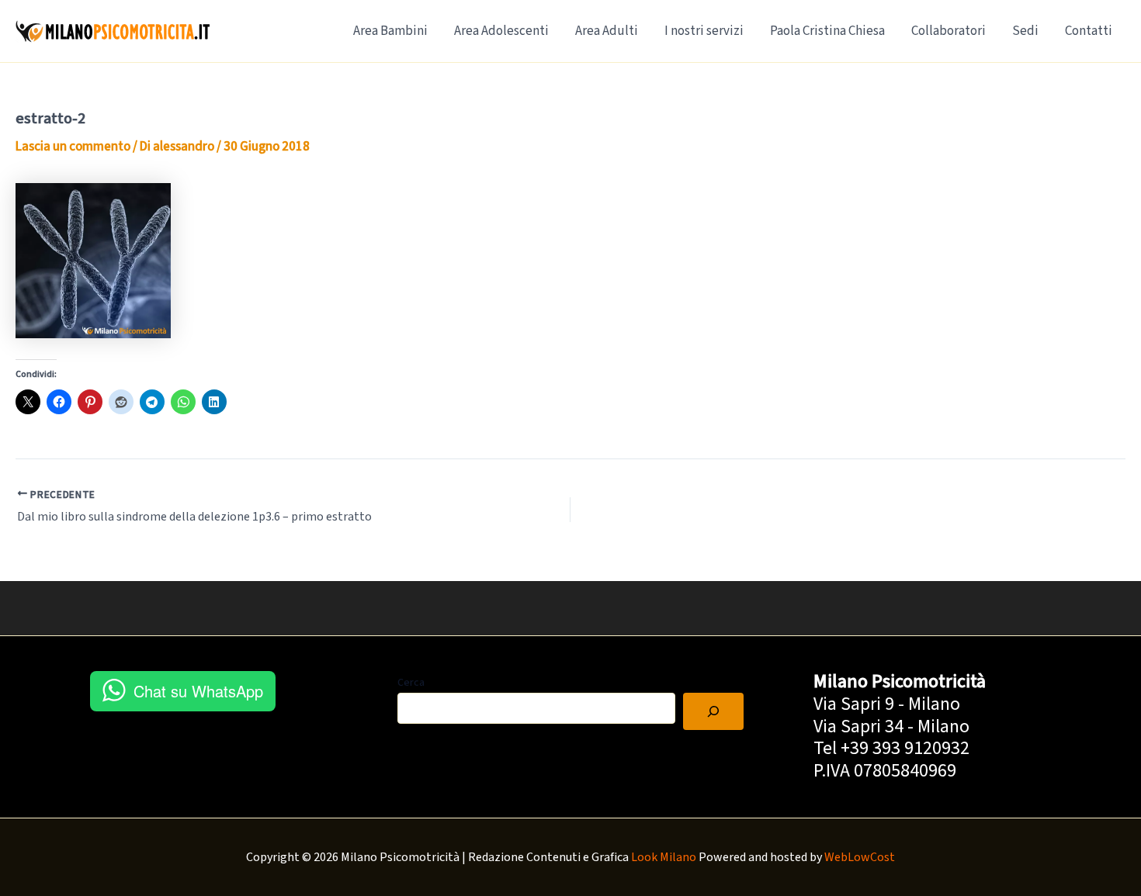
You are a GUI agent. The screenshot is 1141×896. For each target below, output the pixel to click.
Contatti (1088, 31)
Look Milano (663, 857)
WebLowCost (859, 857)
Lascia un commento (73, 146)
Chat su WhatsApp (198, 691)
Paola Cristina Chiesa (827, 31)
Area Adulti (606, 31)
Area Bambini (390, 31)
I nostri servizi (704, 31)
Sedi (1025, 31)
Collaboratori (948, 31)
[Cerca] (713, 711)
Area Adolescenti (501, 31)
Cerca (411, 682)
